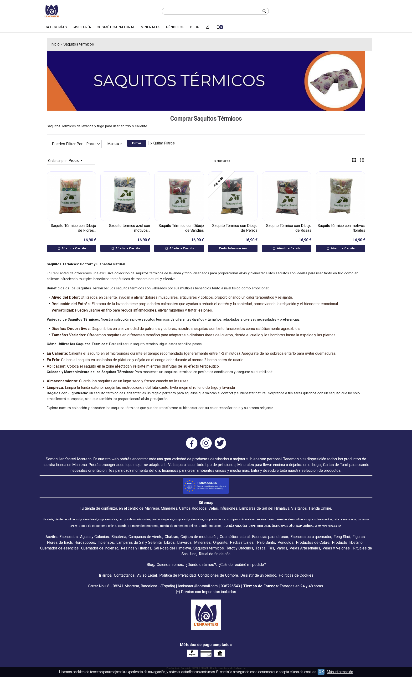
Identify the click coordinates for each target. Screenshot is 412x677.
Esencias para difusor (270, 536)
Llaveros (184, 542)
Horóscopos (84, 542)
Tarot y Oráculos (239, 548)
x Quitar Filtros (162, 143)
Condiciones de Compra (218, 575)
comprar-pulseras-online (318, 519)
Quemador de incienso (99, 548)
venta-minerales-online (328, 526)
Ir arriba (105, 575)
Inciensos (106, 542)
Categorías (56, 27)
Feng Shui (342, 536)
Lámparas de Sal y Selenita (139, 542)
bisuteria (48, 519)
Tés (271, 548)
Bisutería (82, 27)
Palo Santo (266, 542)
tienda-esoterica (210, 526)
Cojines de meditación (198, 536)
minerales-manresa (345, 519)
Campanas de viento (145, 536)
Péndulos (175, 27)
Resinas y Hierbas (136, 548)
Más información (340, 672)
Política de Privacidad (177, 575)
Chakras (171, 536)
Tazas (261, 548)
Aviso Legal (147, 575)
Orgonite (220, 542)
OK (321, 672)
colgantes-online (107, 519)
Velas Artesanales (305, 548)
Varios (282, 548)
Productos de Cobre (313, 542)
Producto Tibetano (347, 542)
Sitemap (206, 502)
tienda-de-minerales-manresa (138, 526)
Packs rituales (242, 542)
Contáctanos (124, 575)
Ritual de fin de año (215, 554)
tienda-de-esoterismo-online (97, 526)
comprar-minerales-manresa (246, 519)
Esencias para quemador (310, 536)
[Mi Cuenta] (207, 27)
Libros (169, 542)
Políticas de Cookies (296, 575)
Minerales (151, 27)
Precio (92, 144)
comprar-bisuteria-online (134, 519)
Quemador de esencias (59, 548)
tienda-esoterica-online (292, 525)
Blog (195, 27)
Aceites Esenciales (62, 536)
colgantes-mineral (87, 519)
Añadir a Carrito (73, 248)
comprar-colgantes (162, 519)
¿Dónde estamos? (200, 564)
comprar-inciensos (215, 519)
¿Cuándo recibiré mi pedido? (242, 564)
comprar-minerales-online (285, 519)
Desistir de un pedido (258, 575)
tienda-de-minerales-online (178, 526)
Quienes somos (170, 564)
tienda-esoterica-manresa (246, 525)
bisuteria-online (65, 519)
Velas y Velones (337, 548)
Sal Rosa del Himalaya (172, 548)
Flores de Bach (59, 542)
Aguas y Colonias (94, 536)
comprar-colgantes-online (189, 519)
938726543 (230, 586)
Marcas (113, 144)
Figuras (358, 536)
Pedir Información (233, 248)
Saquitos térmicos (208, 548)
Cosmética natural (116, 27)
